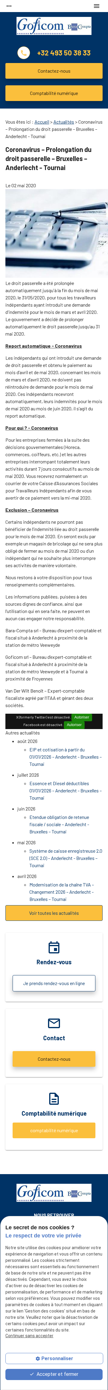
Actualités (63, 122)
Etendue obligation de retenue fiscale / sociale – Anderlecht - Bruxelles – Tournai (59, 824)
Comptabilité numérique (54, 93)
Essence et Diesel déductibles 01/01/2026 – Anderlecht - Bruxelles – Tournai (65, 790)
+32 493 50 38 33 (64, 52)
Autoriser (81, 717)
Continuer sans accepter (29, 1335)
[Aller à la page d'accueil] (54, 28)
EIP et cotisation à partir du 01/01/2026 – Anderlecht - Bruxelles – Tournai (65, 757)
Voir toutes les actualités (54, 913)
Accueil (41, 122)
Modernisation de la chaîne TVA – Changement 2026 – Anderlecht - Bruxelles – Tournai (61, 892)
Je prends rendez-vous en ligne (54, 983)
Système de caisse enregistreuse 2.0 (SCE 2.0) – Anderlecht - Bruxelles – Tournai (65, 858)
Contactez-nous (54, 71)
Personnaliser (57, 1358)
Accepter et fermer (56, 1374)
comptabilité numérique (54, 1130)
